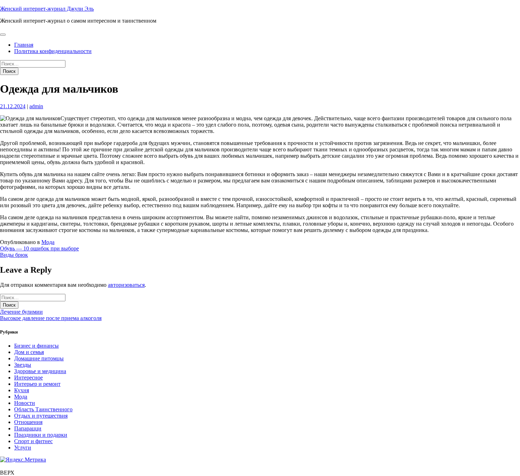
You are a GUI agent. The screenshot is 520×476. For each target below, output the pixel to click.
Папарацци (27, 428)
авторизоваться (126, 285)
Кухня (21, 390)
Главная (23, 45)
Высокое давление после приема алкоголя (51, 318)
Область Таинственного (43, 409)
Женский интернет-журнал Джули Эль (47, 9)
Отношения (28, 422)
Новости (24, 403)
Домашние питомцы (39, 358)
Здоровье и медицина (40, 371)
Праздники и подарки (40, 435)
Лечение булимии (21, 312)
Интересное (28, 378)
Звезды (22, 365)
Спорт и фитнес (33, 441)
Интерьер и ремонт (37, 384)
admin (36, 106)
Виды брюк (14, 255)
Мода (47, 242)
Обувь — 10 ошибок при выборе (39, 248)
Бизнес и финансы (36, 346)
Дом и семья (29, 352)
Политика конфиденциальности (53, 51)
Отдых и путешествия (41, 416)
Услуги (22, 448)
